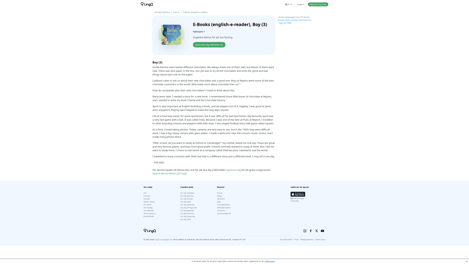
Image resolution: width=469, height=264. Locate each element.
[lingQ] (147, 4)
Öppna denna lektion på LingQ (169, 173)
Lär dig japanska (187, 210)
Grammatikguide (224, 213)
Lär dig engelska (187, 193)
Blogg (219, 196)
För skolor (148, 205)
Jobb (219, 202)
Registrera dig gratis (318, 4)
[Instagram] (305, 231)
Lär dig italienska (187, 205)
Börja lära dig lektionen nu (209, 44)
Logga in (300, 4)
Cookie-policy (320, 239)
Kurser (176, 12)
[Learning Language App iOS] (298, 194)
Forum (219, 193)
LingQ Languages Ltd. (163, 239)
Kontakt (147, 199)
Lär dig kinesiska (187, 213)
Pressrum (221, 210)
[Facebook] (311, 231)
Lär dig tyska (185, 202)
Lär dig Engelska (162, 12)
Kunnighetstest (223, 205)
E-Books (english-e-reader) (195, 12)
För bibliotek (149, 210)
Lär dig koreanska (187, 216)
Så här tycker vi (150, 213)
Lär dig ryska (185, 219)
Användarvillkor (286, 239)
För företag (148, 207)
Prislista (147, 196)
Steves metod (149, 202)
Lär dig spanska (186, 196)
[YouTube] (322, 231)
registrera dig (233, 170)
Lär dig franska (186, 199)
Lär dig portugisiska (188, 207)
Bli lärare (221, 199)
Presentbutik (149, 216)
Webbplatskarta (306, 239)
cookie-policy (269, 261)
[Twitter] (317, 231)
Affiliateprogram (224, 207)
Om (145, 193)
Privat (296, 239)
